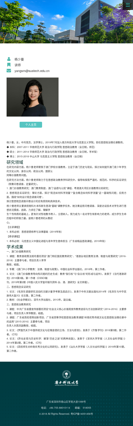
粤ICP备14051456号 (82, 413)
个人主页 (30, 125)
